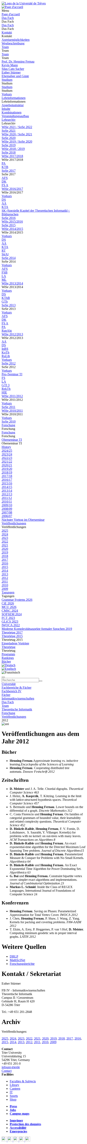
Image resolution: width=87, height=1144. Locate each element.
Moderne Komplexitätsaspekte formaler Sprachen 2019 (37, 628)
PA (4, 163)
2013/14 (7, 490)
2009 (5, 588)
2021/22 (7, 461)
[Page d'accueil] (12, 7)
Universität (9, 684)
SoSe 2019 (9, 145)
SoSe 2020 (9, 138)
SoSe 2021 (9, 130)
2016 (5, 563)
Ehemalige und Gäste (15, 76)
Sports (14, 1096)
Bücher (6, 661)
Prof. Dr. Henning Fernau (18, 61)
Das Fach (8, 18)
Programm (8, 654)
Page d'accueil (11, 14)
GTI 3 (6, 385)
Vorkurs (7, 94)
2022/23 (7, 458)
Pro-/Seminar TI (12, 374)
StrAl (5, 254)
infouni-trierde (11, 1067)
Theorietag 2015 (12, 636)
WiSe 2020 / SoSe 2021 (17, 134)
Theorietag (8, 647)
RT (4, 250)
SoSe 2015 (9, 225)
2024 (5, 534)
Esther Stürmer (11, 72)
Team (5, 47)
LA (4, 276)
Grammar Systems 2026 (17, 599)
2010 (5, 585)
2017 (5, 559)
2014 (5, 570)
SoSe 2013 (9, 305)
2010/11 (7, 501)
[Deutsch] (8, 665)
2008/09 (7, 508)
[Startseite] (24, 3)
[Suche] (3, 677)
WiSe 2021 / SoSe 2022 (17, 127)
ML (4, 279)
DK (4, 181)
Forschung (8, 425)
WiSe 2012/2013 (12, 334)
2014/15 (7, 487)
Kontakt (7, 32)
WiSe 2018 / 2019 (13, 148)
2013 (5, 574)
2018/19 (7, 472)
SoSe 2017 (9, 170)
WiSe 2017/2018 (12, 156)
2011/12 (7, 498)
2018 (5, 556)
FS (3, 378)
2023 (5, 538)
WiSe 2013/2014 (12, 283)
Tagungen (8, 592)
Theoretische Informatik (17, 709)
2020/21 (7, 465)
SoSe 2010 (9, 421)
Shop (13, 1099)
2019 (5, 552)
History (6, 447)
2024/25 (7, 450)
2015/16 (7, 483)
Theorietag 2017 (12, 632)
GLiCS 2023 (10, 621)
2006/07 (7, 516)
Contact (7, 1070)
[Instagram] (22, 1140)
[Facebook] (4, 1140)
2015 (5, 567)
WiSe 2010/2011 (12, 410)
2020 (5, 548)
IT (11, 1092)
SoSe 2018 (9, 152)
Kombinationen (11, 112)
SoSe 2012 (9, 363)
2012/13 (7, 494)
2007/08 (7, 512)
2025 (5, 530)
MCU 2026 (9, 607)
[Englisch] (9, 668)
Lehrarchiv (9, 119)
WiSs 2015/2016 (12, 221)
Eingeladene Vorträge (15, 643)
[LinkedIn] (27, 1140)
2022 (5, 541)
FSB (4, 272)
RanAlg (7, 330)
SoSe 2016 (9, 218)
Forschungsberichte (22, 963)
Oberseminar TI (12, 439)
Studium (7, 79)
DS (4, 199)
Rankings (8, 658)
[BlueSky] (10, 1140)
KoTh (5, 352)
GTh (5, 301)
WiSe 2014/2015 (12, 228)
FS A (5, 185)
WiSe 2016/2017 (12, 188)
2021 (5, 545)
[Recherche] (40, 681)
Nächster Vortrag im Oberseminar (23, 519)
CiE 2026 (8, 603)
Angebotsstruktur (13, 105)
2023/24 (7, 454)
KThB (6, 298)
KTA (5, 207)
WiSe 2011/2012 (12, 396)
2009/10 (7, 505)
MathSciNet (17, 960)
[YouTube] (16, 1140)
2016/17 (7, 479)
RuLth (6, 356)
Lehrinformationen (13, 98)
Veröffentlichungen (14, 523)
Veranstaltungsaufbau (15, 116)
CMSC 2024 (10, 610)
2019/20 (7, 468)
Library (14, 1085)
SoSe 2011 (8, 407)
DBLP (14, 956)
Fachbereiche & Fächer (16, 687)
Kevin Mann (10, 65)
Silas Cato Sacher (13, 69)
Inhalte (6, 109)
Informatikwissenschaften (18, 698)
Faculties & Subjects (23, 1081)
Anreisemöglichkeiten (16, 39)
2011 (5, 581)
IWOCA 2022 (11, 625)
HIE (4, 392)
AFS (5, 178)
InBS (5, 348)
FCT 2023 (8, 618)
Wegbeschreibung (13, 43)
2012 (5, 578)
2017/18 (7, 476)
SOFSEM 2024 (12, 614)
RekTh (6, 388)
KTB (5, 167)
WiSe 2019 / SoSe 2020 (17, 141)
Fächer (6, 695)
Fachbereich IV (11, 691)
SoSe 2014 (9, 258)
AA (4, 203)
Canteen (15, 1088)
